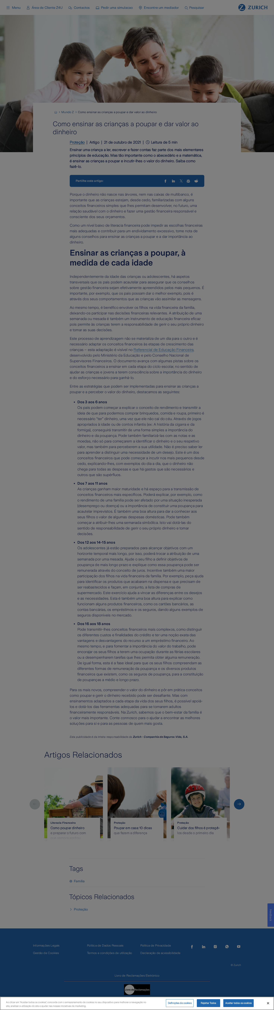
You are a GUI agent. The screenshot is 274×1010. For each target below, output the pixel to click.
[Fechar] (268, 1003)
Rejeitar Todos (208, 1003)
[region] (137, 1003)
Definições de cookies (180, 1003)
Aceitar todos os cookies (238, 1003)
